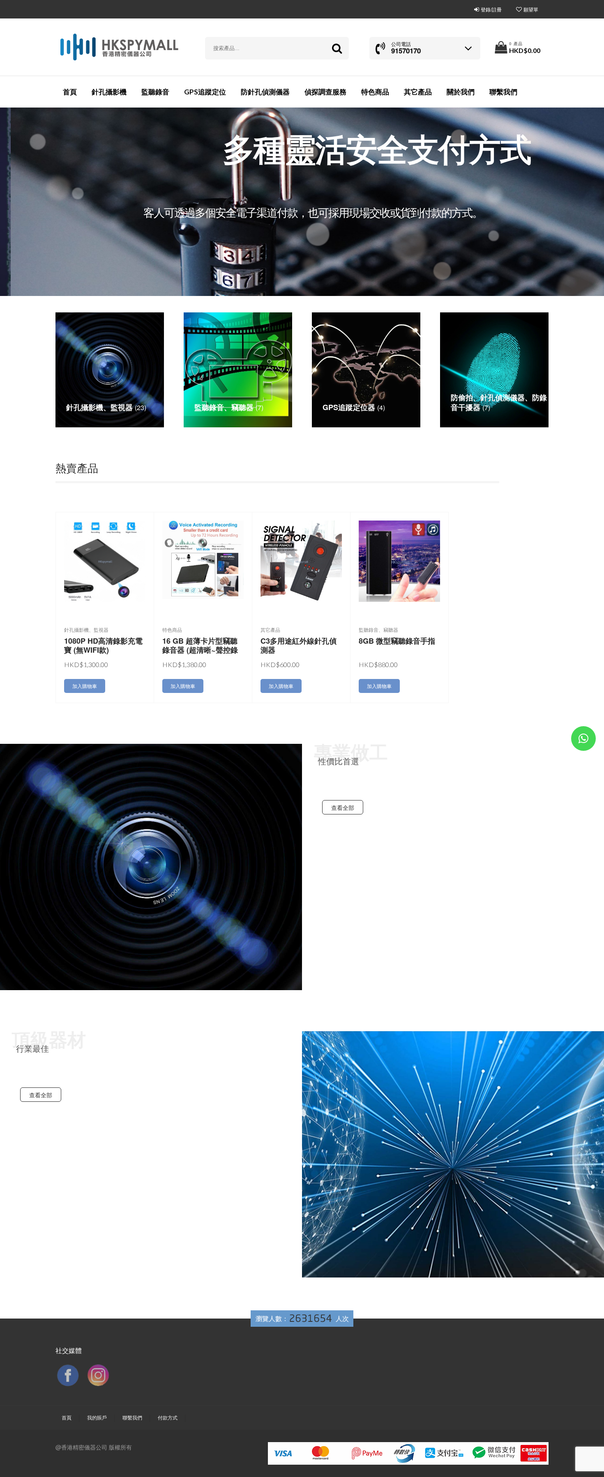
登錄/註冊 (491, 9)
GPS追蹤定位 (205, 91)
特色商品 (375, 91)
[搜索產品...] (336, 48)
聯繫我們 (503, 91)
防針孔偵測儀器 (265, 91)
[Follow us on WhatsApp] (583, 740)
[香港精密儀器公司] (118, 47)
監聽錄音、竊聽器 (378, 629)
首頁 (70, 91)
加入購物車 (84, 685)
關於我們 (461, 91)
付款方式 (168, 1417)
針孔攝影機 (109, 91)
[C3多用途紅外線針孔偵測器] (301, 560)
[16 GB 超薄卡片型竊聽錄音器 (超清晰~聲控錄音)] (203, 559)
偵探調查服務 (325, 91)
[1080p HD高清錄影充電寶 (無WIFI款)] (104, 560)
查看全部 (342, 807)
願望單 (530, 9)
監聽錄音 (155, 91)
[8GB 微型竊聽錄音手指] (399, 560)
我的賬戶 (97, 1417)
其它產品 (418, 91)
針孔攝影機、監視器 (86, 629)
